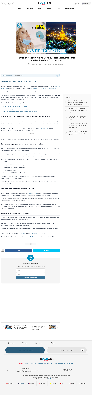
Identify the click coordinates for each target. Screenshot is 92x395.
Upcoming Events (69, 8)
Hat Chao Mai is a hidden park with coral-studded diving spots (20, 111)
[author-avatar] (29, 65)
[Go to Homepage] (44, 3)
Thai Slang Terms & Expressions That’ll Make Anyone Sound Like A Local (78, 117)
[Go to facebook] (2, 3)
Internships (40, 363)
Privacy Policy (70, 363)
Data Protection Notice (60, 363)
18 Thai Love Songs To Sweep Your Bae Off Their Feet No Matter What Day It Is (78, 110)
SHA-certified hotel (43, 128)
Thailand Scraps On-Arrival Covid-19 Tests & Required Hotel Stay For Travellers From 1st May (46, 59)
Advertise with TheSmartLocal (25, 350)
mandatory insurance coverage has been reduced (43, 88)
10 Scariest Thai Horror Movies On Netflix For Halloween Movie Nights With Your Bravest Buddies (77, 102)
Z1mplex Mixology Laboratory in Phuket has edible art (17, 109)
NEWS (19, 8)
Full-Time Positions (48, 363)
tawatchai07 (35, 233)
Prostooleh (22, 233)
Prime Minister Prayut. (37, 156)
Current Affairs (47, 64)
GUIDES (58, 8)
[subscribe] (82, 350)
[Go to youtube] (9, 3)
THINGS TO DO (29, 8)
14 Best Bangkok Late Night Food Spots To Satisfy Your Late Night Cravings (78, 133)
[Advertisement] (30, 304)
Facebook (30, 236)
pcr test (28, 244)
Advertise (21, 363)
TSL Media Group (52, 378)
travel (33, 244)
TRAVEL (40, 8)
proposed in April (32, 193)
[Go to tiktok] (12, 3)
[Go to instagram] (5, 3)
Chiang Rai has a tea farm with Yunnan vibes (15, 106)
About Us (27, 363)
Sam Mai (33, 64)
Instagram (38, 236)
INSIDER (49, 8)
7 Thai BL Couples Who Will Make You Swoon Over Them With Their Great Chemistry (78, 125)
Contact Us (33, 363)
